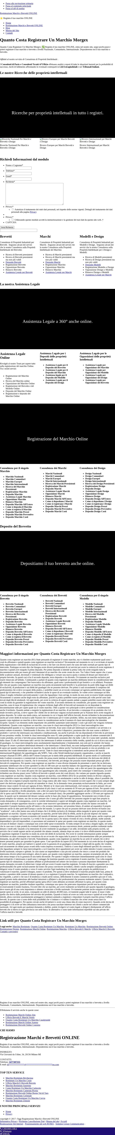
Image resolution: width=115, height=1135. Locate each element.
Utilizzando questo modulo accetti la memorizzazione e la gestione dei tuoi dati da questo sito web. (59, 220)
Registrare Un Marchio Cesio (19, 1080)
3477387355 (14, 1062)
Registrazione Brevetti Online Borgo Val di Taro (27, 1093)
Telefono (10, 171)
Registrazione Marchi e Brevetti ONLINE (18, 13)
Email (9, 176)
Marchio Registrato (21, 926)
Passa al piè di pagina (15, 8)
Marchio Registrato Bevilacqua (19, 1078)
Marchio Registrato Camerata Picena (22, 1090)
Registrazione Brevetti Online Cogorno (23, 1025)
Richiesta (10, 181)
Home (8, 1111)
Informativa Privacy (9, 1121)
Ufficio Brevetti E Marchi (79, 929)
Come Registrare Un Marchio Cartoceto (23, 1088)
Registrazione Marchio (57, 929)
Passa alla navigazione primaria (19, 3)
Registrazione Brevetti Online (100, 926)
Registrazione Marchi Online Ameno (22, 1022)
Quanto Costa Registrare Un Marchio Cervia (25, 1098)
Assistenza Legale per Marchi (58, 272)
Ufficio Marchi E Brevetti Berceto (21, 1083)
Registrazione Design (9, 929)
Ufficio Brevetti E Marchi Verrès (20, 1017)
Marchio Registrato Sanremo (18, 1085)
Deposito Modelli (93, 265)
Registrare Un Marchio (75, 926)
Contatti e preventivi (9, 931)
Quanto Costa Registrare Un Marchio (47, 926)
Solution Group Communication (70, 1124)
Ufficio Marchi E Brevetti (103, 929)
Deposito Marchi (52, 262)
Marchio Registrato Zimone (18, 1101)
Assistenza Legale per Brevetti (19, 272)
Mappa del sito (52, 1121)
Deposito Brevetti (13, 262)
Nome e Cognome (14, 165)
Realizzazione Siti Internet (11, 1124)
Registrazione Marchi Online (33, 929)
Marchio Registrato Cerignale (19, 1095)
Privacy (9, 206)
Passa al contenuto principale (18, 6)
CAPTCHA (11, 222)
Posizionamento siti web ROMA (39, 1124)
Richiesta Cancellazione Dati (32, 1121)
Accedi (64, 1121)
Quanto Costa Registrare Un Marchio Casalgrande (28, 1020)
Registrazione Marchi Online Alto (20, 1015)
